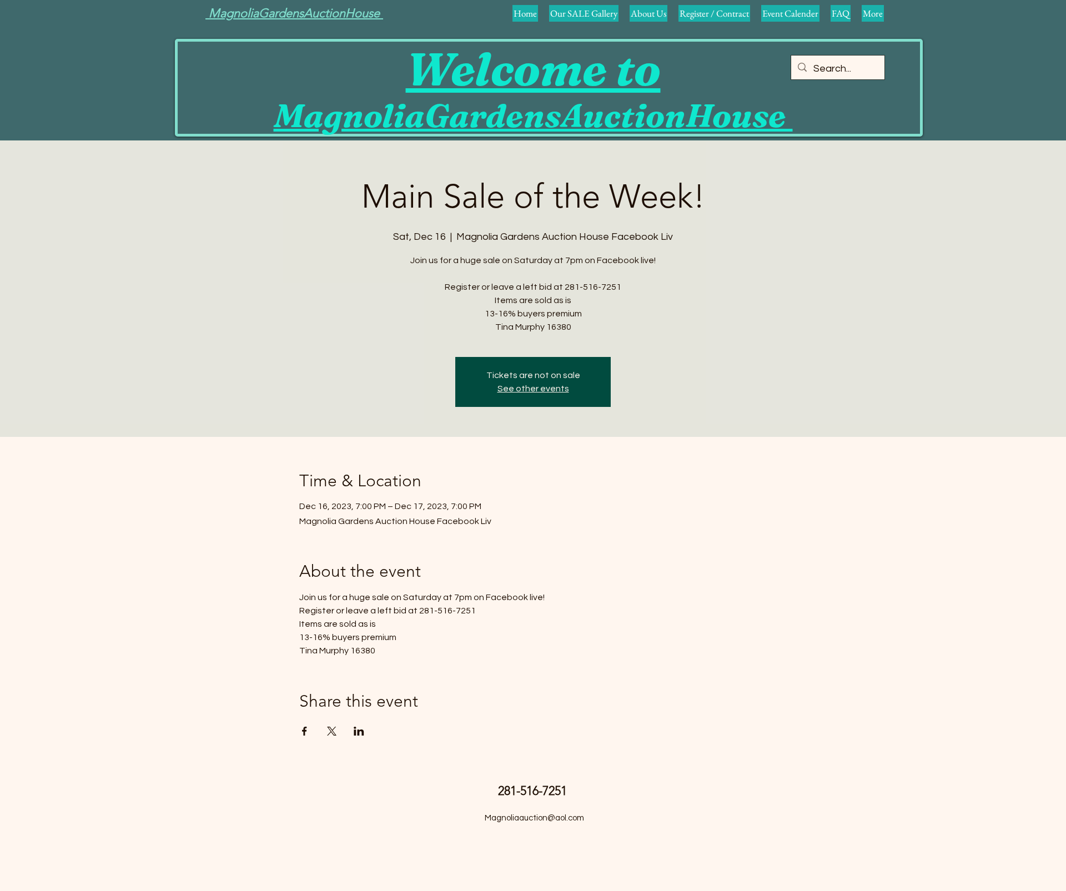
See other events (533, 388)
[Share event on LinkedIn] (359, 731)
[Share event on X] (331, 731)
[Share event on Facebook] (304, 731)
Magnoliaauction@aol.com (534, 818)
